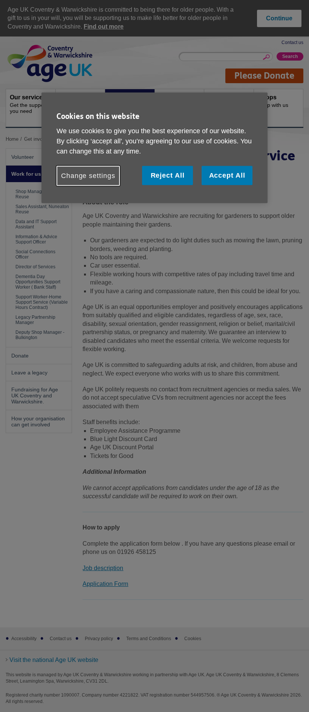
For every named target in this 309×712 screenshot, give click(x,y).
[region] (154, 148)
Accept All (227, 175)
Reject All (168, 175)
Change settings (88, 175)
